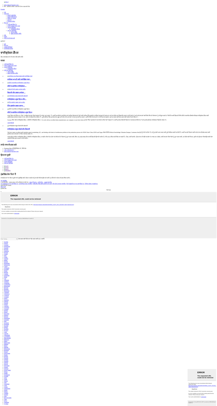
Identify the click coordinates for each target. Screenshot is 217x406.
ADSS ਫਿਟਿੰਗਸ (11, 27)
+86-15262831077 (9, 150)
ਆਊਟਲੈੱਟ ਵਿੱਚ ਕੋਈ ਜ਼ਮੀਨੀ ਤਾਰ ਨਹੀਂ (42, 183)
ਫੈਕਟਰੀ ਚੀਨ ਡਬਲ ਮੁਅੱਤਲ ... (16, 92)
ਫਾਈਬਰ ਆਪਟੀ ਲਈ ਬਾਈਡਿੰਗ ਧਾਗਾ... (19, 79)
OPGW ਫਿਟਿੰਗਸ (11, 30)
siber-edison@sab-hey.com (11, 5)
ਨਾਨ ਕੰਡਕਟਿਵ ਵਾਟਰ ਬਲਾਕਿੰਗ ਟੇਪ (9, 183)
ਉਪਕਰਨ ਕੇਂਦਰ (11, 21)
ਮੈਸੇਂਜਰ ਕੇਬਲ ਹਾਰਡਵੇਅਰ (91, 183)
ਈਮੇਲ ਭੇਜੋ (3, 187)
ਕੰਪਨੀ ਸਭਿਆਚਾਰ (12, 17)
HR (5, 35)
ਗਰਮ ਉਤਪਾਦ (33, 182)
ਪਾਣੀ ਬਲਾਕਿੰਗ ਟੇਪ (12, 24)
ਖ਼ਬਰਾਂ (5, 36)
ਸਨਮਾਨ (9, 20)
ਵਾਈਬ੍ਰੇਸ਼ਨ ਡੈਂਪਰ (15, 29)
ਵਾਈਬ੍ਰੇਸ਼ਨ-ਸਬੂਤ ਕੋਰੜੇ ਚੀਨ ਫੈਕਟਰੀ (18, 129)
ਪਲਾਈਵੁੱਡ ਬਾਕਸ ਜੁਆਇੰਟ (25, 183)
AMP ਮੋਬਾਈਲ (48, 182)
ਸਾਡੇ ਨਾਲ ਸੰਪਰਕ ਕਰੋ (9, 38)
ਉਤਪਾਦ (6, 23)
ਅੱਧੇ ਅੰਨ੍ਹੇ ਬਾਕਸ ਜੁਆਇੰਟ (59, 183)
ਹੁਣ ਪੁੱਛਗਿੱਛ (4, 180)
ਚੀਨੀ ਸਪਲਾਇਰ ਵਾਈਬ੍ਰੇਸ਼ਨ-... (16, 86)
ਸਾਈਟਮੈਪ (40, 182)
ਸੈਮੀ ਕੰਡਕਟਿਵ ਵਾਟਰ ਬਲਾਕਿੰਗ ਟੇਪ (75, 183)
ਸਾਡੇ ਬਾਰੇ (6, 14)
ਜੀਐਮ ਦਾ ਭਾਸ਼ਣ (11, 18)
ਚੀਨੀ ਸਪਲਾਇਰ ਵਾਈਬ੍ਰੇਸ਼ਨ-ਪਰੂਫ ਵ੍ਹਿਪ (19, 112)
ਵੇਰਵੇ (12, 123)
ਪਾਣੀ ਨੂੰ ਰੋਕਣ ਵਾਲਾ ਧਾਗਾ (13, 26)
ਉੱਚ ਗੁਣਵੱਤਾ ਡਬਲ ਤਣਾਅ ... (16, 106)
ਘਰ (5, 12)
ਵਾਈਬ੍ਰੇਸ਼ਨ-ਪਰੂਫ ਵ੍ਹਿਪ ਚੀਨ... (16, 99)
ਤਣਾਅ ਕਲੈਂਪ (14, 32)
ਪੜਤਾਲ (9, 123)
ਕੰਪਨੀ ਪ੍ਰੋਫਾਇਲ (11, 15)
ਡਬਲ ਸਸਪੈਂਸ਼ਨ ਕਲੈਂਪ (16, 33)
